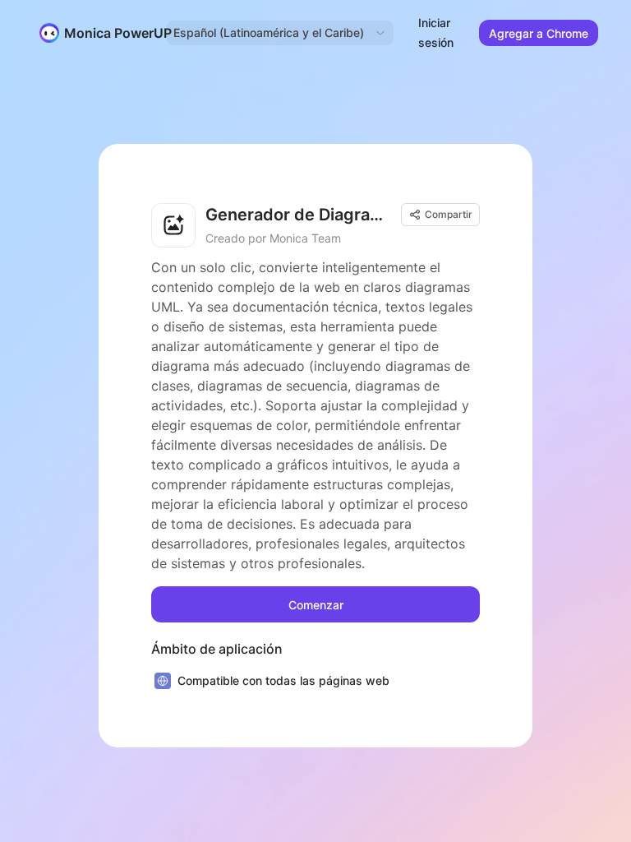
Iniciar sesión (436, 32)
